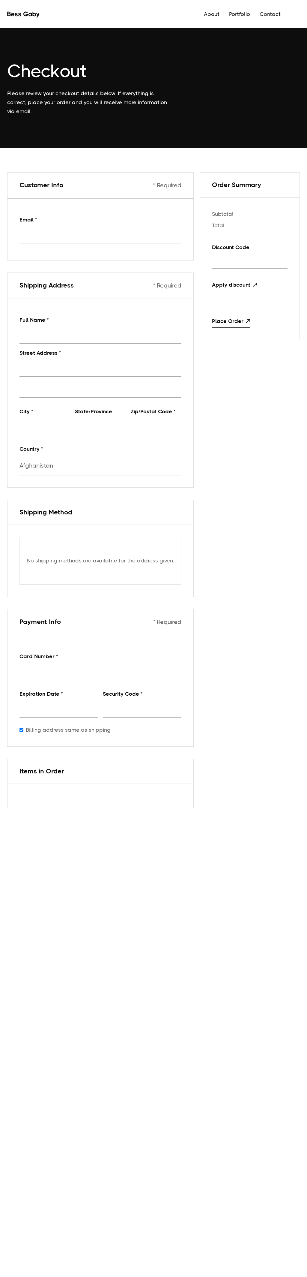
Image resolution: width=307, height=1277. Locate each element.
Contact (270, 14)
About (211, 14)
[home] (23, 14)
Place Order (227, 321)
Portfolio (239, 14)
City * (26, 411)
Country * (31, 449)
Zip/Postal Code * (153, 411)
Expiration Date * (41, 694)
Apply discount (231, 285)
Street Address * (40, 353)
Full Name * (34, 320)
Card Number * (38, 656)
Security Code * (122, 694)
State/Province (93, 411)
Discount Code (230, 247)
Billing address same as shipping (68, 730)
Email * (28, 220)
